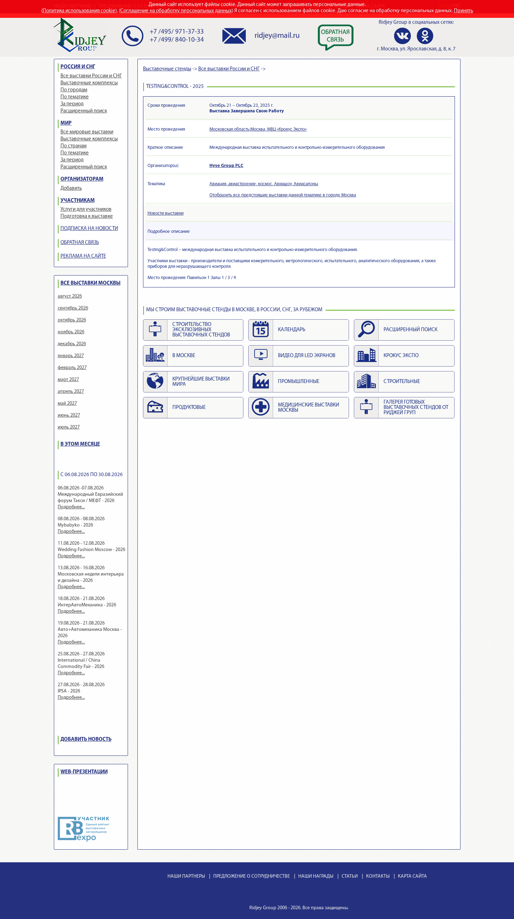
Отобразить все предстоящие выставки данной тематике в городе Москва (282, 195)
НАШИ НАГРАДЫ (315, 876)
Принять (463, 11)
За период (72, 104)
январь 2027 (71, 355)
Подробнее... (71, 507)
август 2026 (70, 296)
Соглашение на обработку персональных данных (176, 11)
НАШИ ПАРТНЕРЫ (186, 876)
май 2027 (67, 403)
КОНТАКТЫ (378, 876)
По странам (73, 146)
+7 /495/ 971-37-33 (177, 32)
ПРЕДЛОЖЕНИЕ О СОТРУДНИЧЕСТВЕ (251, 876)
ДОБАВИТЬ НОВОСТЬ (86, 739)
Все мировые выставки (86, 132)
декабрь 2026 (72, 344)
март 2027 (68, 379)
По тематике (74, 97)
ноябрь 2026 (71, 332)
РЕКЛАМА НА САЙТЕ (83, 256)
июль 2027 (69, 427)
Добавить (71, 188)
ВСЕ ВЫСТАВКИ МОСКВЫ (90, 283)
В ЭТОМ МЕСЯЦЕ (80, 444)
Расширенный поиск (83, 111)
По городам (73, 90)
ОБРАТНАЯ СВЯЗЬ (79, 242)
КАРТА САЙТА (412, 876)
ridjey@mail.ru (277, 36)
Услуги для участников (86, 209)
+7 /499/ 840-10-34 (177, 40)
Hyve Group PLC (226, 165)
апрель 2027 (71, 391)
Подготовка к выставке (86, 216)
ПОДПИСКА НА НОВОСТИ (89, 228)
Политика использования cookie (79, 11)
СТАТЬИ (350, 876)
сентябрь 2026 (73, 308)
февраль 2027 (72, 367)
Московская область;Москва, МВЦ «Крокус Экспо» (258, 129)
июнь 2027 (69, 415)
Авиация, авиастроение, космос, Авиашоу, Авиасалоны (263, 184)
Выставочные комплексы (89, 83)
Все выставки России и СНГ (91, 76)
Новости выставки (166, 213)
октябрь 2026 (72, 320)
